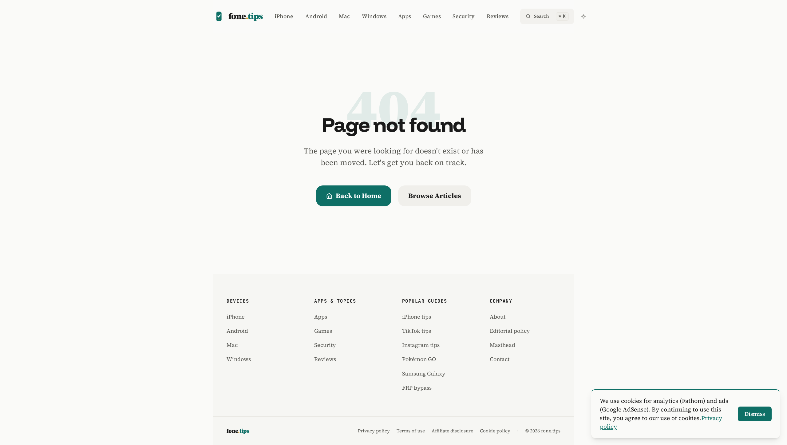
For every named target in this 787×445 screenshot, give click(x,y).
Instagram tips (421, 345)
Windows (374, 16)
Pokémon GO (419, 359)
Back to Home (358, 195)
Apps (404, 16)
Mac (344, 16)
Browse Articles (434, 195)
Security (464, 16)
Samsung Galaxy (423, 373)
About (497, 316)
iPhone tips (416, 316)
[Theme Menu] (583, 16)
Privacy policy (374, 431)
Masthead (502, 345)
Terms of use (411, 431)
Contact (499, 359)
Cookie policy (495, 431)
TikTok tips (416, 331)
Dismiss (755, 414)
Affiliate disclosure (452, 431)
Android (316, 16)
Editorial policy (510, 331)
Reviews (497, 16)
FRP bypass (417, 387)
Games (432, 16)
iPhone (284, 16)
